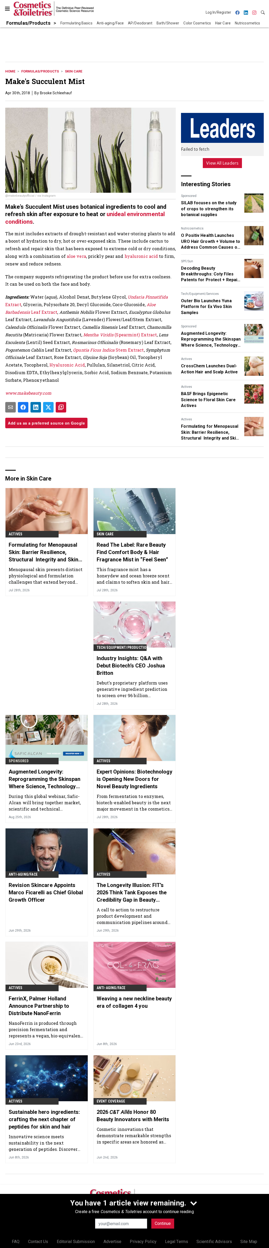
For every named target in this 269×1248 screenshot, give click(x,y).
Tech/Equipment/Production (123, 647)
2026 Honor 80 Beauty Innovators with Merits (133, 1115)
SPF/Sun (187, 261)
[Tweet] (48, 407)
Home (10, 71)
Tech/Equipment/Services (200, 294)
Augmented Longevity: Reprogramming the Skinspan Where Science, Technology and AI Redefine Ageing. (211, 339)
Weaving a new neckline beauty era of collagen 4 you (134, 1002)
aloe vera (76, 256)
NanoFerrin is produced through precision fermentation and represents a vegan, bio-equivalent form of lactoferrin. (45, 1029)
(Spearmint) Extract (120, 334)
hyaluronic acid (141, 256)
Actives (186, 359)
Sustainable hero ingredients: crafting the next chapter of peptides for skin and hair (44, 1119)
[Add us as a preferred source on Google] (61, 407)
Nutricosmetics (192, 228)
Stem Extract (108, 350)
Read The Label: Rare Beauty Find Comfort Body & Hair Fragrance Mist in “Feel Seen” (132, 552)
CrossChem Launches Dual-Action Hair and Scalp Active (209, 368)
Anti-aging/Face (23, 874)
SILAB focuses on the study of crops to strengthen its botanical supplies (208, 208)
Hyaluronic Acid (67, 365)
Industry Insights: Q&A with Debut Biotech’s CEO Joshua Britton (131, 665)
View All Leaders (222, 163)
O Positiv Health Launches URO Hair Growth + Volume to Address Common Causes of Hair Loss (210, 241)
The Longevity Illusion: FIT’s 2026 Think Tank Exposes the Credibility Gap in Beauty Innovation (132, 893)
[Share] (23, 407)
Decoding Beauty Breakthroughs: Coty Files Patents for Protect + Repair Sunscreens (210, 274)
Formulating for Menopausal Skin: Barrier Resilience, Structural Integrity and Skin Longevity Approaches (209, 432)
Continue (163, 1223)
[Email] (10, 407)
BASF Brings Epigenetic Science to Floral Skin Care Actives (208, 399)
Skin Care (73, 71)
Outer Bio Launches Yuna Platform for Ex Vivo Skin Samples (206, 306)
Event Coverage (111, 1101)
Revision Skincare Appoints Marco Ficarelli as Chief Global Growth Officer (46, 892)
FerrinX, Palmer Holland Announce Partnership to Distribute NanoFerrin (39, 1005)
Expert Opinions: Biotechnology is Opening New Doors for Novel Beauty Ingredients (134, 779)
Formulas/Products (40, 71)
